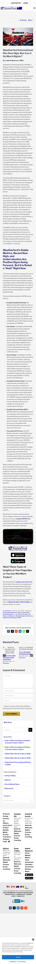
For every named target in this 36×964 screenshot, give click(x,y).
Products (6, 814)
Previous (23, 20)
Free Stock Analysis (7, 838)
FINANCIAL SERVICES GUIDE (24, 892)
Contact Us (6, 820)
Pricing (5, 816)
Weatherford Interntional (10, 617)
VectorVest (8, 610)
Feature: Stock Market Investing (12, 612)
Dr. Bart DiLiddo (6, 829)
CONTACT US (20, 896)
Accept (18, 957)
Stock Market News (8, 614)
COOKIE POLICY (21, 894)
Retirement (9, 788)
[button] (33, 939)
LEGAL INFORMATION (9, 892)
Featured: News (25, 612)
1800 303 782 (16, 3)
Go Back (8, 722)
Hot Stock (25, 614)
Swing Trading (10, 776)
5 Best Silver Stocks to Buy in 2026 (18, 754)
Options (8, 780)
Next (30, 20)
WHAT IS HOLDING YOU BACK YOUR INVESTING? (9, 657)
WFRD (19, 617)
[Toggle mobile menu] (35, 8)
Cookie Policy (13, 961)
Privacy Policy (22, 961)
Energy (20, 614)
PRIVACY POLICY (10, 894)
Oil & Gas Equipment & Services (24, 616)
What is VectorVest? (7, 824)
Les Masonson (11, 616)
